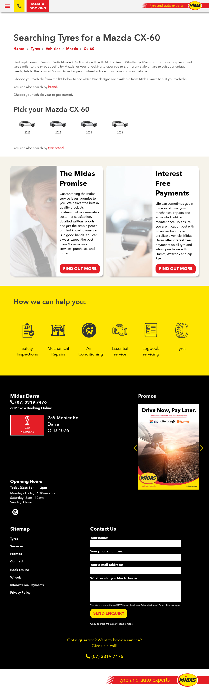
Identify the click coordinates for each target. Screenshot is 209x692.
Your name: (99, 538)
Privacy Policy (20, 592)
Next (202, 447)
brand (52, 87)
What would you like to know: (114, 578)
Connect (16, 561)
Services (16, 546)
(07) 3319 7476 (30, 402)
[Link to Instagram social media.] (15, 512)
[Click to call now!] (19, 6)
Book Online (19, 570)
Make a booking (38, 6)
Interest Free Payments (27, 585)
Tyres (14, 538)
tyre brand (56, 148)
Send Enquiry (108, 613)
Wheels (15, 577)
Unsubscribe (97, 624)
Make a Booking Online (33, 408)
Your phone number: (106, 551)
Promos (16, 554)
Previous (135, 447)
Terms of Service (167, 605)
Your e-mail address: (106, 565)
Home (18, 48)
